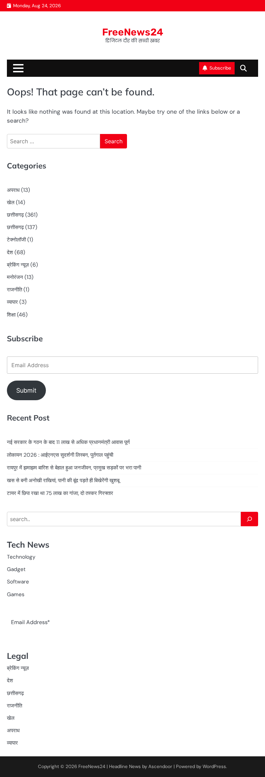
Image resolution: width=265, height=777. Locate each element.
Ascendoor (160, 766)
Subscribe (220, 68)
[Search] (249, 519)
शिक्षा (11, 314)
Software (18, 581)
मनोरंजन (15, 277)
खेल (10, 202)
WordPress (214, 766)
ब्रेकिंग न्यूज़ (18, 264)
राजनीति (14, 289)
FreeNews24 (132, 32)
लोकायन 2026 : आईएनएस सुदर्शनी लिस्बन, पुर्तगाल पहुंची (60, 455)
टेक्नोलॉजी (16, 239)
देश (10, 252)
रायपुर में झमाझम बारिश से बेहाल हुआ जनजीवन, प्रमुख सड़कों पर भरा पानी (74, 467)
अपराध (13, 190)
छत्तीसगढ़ (15, 227)
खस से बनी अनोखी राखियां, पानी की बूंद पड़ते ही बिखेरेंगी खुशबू (63, 480)
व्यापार (12, 302)
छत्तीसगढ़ (15, 214)
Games (15, 594)
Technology (21, 556)
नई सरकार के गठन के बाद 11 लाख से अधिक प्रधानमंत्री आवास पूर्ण (68, 442)
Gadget (16, 569)
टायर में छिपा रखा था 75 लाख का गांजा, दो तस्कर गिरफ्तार (60, 493)
